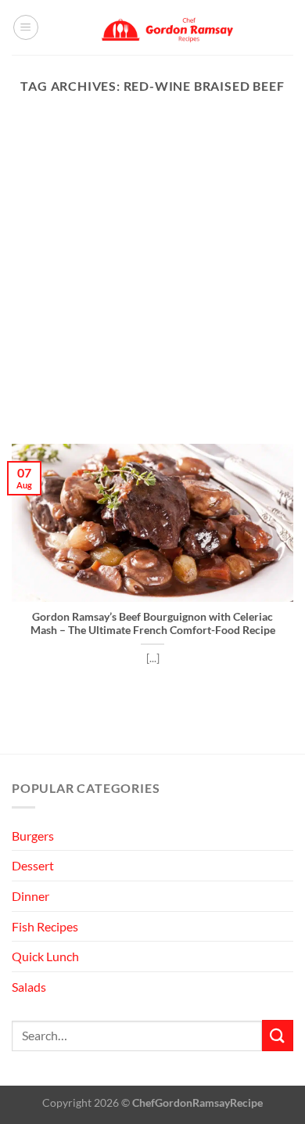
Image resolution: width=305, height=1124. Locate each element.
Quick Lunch (45, 956)
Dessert (33, 865)
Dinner (30, 895)
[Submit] (277, 1035)
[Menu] (25, 27)
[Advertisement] (152, 283)
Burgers (33, 835)
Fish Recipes (45, 926)
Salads (29, 986)
